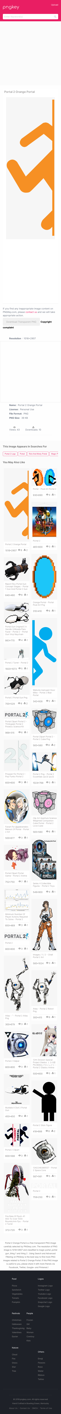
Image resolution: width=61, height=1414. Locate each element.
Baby (29, 1328)
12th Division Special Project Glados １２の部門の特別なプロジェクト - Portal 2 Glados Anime (44, 1064)
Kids (29, 1340)
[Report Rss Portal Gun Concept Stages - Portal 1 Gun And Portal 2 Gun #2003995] (17, 569)
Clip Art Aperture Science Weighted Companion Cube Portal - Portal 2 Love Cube (45, 822)
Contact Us (25, 1408)
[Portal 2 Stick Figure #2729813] (44, 1101)
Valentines (17, 1332)
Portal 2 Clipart (12, 1150)
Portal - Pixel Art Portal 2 (44, 489)
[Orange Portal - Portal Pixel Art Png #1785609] (44, 577)
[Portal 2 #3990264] (44, 1185)
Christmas (16, 1320)
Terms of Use (46, 1408)
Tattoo (41, 1379)
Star (14, 1367)
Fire (13, 1358)
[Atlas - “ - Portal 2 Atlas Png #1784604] (17, 984)
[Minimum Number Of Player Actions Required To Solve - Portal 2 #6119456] (17, 900)
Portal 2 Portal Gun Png (16, 697)
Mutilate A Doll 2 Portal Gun (16, 1108)
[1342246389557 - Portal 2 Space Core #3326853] (44, 1151)
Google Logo (44, 1306)
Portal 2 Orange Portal (15, 544)
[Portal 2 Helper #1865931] (17, 1044)
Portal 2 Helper (12, 1061)
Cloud (14, 1354)
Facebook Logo (45, 1298)
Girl (28, 1324)
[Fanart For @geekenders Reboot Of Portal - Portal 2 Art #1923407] (17, 806)
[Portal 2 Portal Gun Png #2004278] (17, 685)
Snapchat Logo (45, 1302)
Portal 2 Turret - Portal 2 (16, 662)
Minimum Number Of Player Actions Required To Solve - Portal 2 (16, 916)
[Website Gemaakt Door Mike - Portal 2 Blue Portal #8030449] (44, 652)
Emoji (40, 1358)
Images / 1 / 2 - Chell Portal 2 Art (43, 955)
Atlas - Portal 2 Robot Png (43, 1009)
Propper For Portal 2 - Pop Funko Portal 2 (15, 775)
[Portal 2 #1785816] (44, 520)
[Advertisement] (30, 53)
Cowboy (30, 1336)
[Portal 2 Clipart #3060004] (17, 1135)
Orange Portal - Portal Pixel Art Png (43, 603)
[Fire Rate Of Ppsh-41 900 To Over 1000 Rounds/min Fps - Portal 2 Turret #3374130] (17, 1188)
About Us (13, 1408)
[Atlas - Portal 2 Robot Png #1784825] (44, 988)
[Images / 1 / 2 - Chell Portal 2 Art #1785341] (44, 925)
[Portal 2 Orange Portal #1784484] (17, 505)
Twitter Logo (44, 1290)
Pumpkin (16, 1302)
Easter (15, 1336)
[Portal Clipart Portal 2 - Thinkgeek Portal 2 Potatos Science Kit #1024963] (17, 715)
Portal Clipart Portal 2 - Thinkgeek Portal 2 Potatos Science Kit (16, 724)
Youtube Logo (44, 1294)
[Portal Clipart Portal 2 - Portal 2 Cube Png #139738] (44, 721)
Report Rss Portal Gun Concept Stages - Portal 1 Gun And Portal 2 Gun (16, 586)
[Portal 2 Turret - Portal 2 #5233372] (17, 653)
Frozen (30, 1320)
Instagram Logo (45, 1285)
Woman (30, 1332)
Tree (14, 1371)
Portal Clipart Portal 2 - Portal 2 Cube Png (44, 737)
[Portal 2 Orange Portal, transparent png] (30, 168)
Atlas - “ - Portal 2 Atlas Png (16, 1016)
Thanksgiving (18, 1328)
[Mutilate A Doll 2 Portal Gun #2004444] (17, 1089)
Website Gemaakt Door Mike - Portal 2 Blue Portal (44, 692)
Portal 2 (36, 541)
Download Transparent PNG (21, 321)
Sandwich (16, 1290)
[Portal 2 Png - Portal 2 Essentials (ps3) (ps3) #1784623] (44, 761)
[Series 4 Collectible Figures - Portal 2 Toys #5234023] (44, 860)
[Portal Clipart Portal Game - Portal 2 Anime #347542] (17, 858)
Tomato (15, 1298)
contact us (31, 312)
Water (40, 1371)
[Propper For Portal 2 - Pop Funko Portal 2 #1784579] (17, 755)
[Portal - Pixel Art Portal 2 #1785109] (44, 477)
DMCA (35, 1408)
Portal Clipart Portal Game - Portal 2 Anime (16, 874)
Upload (54, 4)
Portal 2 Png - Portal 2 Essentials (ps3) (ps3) (43, 775)
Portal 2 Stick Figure (42, 1125)
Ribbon (41, 1375)
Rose (40, 1367)
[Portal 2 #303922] (17, 936)
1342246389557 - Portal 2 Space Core (45, 1168)
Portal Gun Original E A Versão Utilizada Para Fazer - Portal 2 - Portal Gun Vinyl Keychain (16, 630)
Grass (14, 1362)
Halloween (17, 1324)
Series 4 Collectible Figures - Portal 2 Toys (44, 884)
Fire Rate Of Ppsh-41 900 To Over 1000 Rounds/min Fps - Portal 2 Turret (16, 1220)
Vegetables (17, 1294)
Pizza (14, 1285)
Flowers (41, 1362)
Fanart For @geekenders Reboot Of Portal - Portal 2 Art (17, 829)
